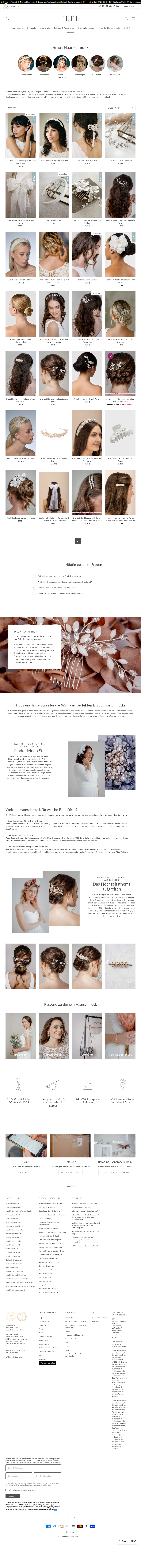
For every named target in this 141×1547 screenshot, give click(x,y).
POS (59, 1536)
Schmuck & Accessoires (64, 28)
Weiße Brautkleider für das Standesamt (19, 1282)
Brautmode (31, 28)
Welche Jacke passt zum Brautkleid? (85, 1246)
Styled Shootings (45, 1218)
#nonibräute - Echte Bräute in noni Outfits (75, 1355)
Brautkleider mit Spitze (14, 1241)
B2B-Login (95, 1321)
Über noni (71, 33)
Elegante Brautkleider (13, 1233)
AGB (40, 1355)
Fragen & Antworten (13, 6)
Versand (122, 1314)
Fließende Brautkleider (14, 1260)
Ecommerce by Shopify (74, 1536)
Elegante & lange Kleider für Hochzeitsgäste (49, 1223)
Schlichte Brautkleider (13, 1222)
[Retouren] (70, 1145)
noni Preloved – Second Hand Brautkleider (75, 1326)
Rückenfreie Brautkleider (14, 1226)
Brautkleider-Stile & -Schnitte (49, 1211)
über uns (18, 1357)
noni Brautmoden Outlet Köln (75, 1321)
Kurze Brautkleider (12, 1237)
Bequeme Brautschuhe (47, 1266)
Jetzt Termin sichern (115, 1173)
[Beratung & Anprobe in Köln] (114, 1145)
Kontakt (41, 1333)
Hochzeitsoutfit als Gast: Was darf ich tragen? (85, 1233)
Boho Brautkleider (12, 1218)
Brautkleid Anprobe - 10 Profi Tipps (84, 1203)
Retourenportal (44, 1344)
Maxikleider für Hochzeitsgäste (50, 1240)
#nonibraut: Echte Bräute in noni (50, 1203)
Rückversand (43, 1340)
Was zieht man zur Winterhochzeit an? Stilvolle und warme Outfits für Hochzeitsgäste (85, 1217)
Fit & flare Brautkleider (14, 1264)
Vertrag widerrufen (47, 1363)
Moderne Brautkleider (13, 1207)
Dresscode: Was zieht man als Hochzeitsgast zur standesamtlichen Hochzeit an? (84, 1240)
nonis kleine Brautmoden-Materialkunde (53, 1215)
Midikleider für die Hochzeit (49, 1236)
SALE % (127, 28)
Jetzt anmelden (13, 1496)
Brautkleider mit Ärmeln (14, 1230)
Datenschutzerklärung (46, 1351)
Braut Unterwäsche (86, 28)
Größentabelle (44, 1325)
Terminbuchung (44, 1321)
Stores (67, 1331)
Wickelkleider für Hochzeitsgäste (51, 1243)
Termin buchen (17, 28)
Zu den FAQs (26, 1173)
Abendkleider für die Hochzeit (49, 1262)
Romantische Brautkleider (15, 1271)
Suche (41, 1329)
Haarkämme (41, 659)
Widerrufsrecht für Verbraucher (50, 1348)
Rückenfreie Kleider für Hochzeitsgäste (53, 1232)
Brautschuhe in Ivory (46, 1277)
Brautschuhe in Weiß (46, 1273)
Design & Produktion (72, 1339)
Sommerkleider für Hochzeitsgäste (51, 1255)
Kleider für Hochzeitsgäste (109, 28)
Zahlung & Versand (45, 1336)
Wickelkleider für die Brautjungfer (51, 1247)
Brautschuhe (45, 28)
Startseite (70, 1186)
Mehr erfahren (70, 1173)
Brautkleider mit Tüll (13, 1245)
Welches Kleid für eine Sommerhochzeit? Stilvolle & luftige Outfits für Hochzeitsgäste (86, 1225)
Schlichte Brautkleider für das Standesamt (20, 1286)
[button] (26, 67)
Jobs (67, 1346)
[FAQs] (26, 1145)
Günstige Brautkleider (13, 1215)
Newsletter (69, 1318)
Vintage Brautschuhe (46, 1285)
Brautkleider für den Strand (15, 1290)
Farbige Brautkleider (13, 1252)
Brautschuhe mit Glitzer (47, 1288)
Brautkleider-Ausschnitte (48, 1207)
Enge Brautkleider (12, 1267)
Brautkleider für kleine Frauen (16, 1275)
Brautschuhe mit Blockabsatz (49, 1270)
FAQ (40, 1318)
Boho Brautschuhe (45, 1281)
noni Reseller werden (99, 1318)
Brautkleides (12, 762)
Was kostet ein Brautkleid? (81, 1207)
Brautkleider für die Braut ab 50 (17, 1279)
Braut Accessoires (22, 656)
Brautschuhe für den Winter (49, 1292)
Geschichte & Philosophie (74, 1335)
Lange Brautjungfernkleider (48, 1258)
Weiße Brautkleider (12, 1249)
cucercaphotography (120, 1346)
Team (67, 1350)
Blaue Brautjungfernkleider (48, 1228)
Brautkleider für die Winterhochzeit (18, 1211)
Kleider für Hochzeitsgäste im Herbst (52, 1251)
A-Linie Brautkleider (13, 1256)
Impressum (43, 1359)
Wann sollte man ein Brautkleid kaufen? (86, 1211)
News (67, 1342)
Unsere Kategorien (12, 1203)
